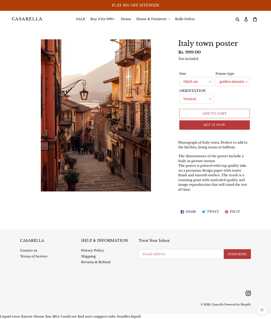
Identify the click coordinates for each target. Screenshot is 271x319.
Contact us (28, 250)
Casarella (27, 19)
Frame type (225, 74)
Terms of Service (34, 256)
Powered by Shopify (237, 304)
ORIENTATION (192, 91)
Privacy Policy (92, 250)
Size (182, 74)
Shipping (88, 256)
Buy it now (214, 125)
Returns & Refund (96, 262)
